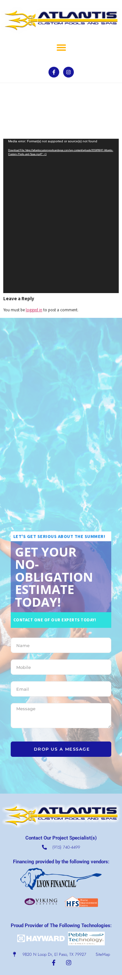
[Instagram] (68, 72)
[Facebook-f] (53, 72)
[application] (61, 216)
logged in (34, 309)
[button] (61, 47)
